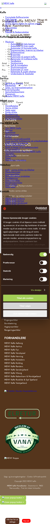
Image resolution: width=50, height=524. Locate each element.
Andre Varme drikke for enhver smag (22, 24)
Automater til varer (19, 70)
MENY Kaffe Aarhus (14, 201)
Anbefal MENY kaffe (14, 96)
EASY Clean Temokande (16, 143)
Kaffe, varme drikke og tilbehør (19, 170)
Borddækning (11, 114)
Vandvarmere (17, 63)
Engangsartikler (12, 174)
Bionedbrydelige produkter (17, 176)
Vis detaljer (36, 290)
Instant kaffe (11, 21)
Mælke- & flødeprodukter (17, 32)
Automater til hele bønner (23, 44)
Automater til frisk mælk (22, 46)
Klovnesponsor (12, 135)
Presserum (10, 94)
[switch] (43, 263)
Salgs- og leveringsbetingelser (19, 88)
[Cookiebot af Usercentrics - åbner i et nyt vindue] (35, 208)
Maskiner (9, 42)
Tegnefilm (9, 154)
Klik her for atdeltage (12, 521)
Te (6, 26)
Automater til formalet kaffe (24, 48)
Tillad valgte (25, 306)
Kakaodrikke (11, 28)
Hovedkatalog (11, 106)
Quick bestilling (12, 150)
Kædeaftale (10, 86)
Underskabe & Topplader (22, 74)
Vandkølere (16, 61)
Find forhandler (12, 90)
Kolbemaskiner (18, 53)
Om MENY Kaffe (13, 128)
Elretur (8, 137)
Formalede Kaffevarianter (17, 17)
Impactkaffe (10, 156)
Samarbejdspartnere (14, 92)
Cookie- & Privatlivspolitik (36, 477)
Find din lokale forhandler (31, 488)
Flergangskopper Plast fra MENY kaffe (23, 152)
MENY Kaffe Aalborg (15, 199)
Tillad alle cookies (25, 298)
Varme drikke (11, 108)
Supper (8, 30)
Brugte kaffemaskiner (15, 145)
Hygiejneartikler (12, 117)
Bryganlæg (15, 55)
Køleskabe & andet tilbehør (23, 72)
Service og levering (14, 83)
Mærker (9, 130)
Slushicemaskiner (19, 67)
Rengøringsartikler (13, 119)
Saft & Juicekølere (19, 65)
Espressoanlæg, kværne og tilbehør (27, 50)
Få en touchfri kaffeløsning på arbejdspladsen (26, 141)
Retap (8, 158)
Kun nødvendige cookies (25, 314)
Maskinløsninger (13, 172)
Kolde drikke (11, 112)
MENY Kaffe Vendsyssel (16, 203)
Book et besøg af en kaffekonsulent (21, 147)
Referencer (10, 132)
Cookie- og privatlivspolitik (17, 139)
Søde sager (10, 110)
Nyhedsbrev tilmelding (15, 160)
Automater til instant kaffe (23, 57)
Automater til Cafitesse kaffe (24, 59)
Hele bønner (11, 19)
